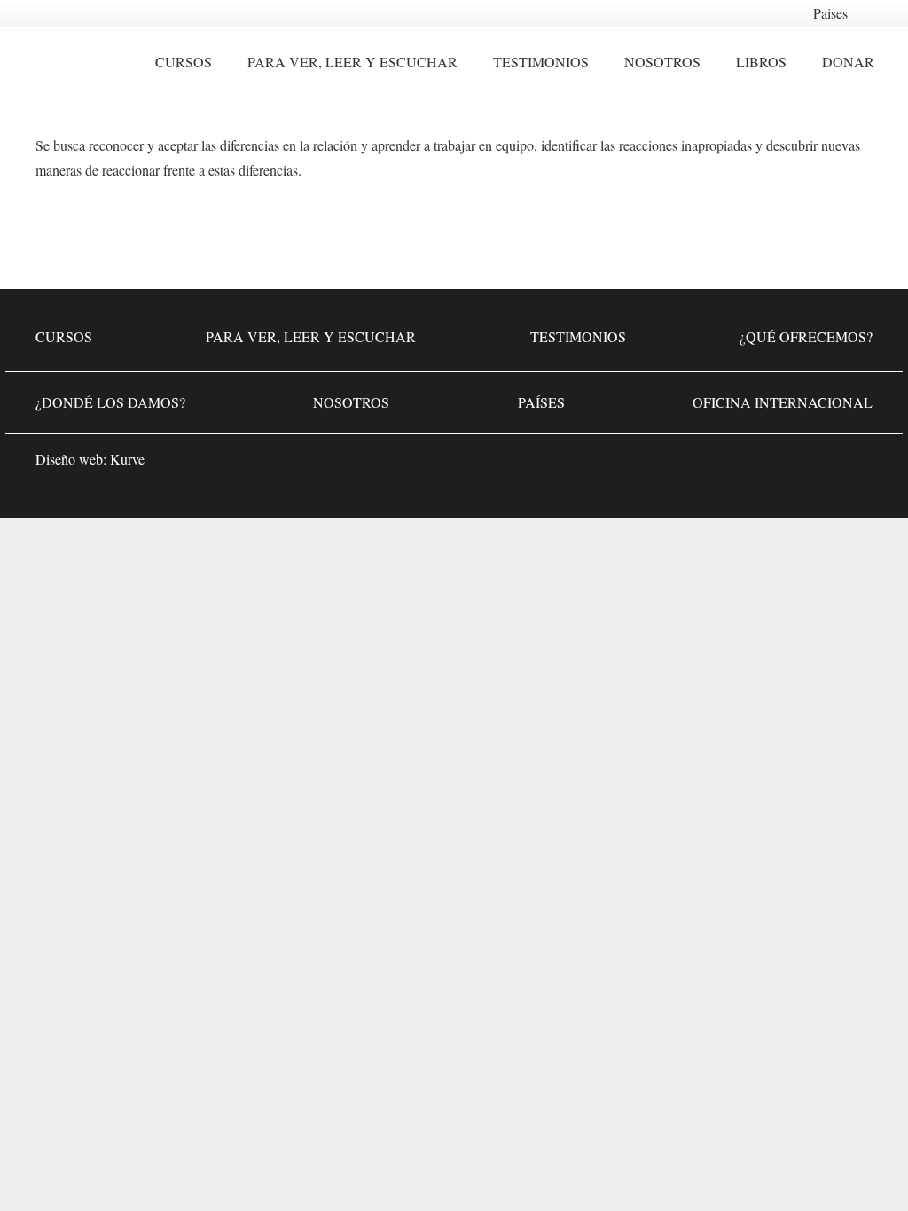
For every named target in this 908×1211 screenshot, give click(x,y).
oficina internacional (783, 402)
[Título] (855, 464)
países (541, 402)
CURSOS (63, 336)
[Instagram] (801, 464)
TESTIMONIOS (578, 336)
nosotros (351, 402)
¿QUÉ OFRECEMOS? (806, 336)
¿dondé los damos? (110, 402)
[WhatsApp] (695, 464)
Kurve (127, 458)
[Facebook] (748, 464)
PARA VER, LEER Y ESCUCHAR (311, 336)
